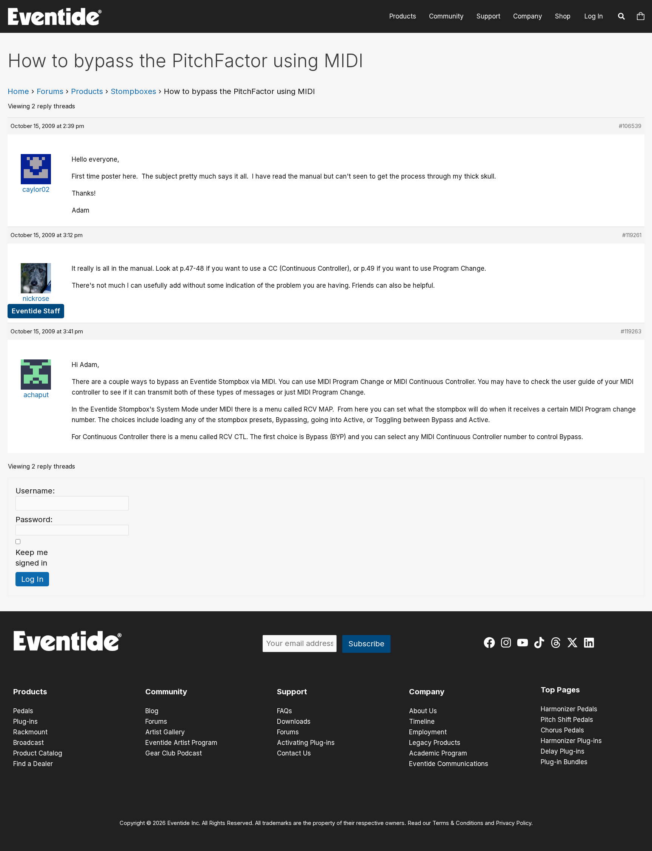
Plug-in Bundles (564, 762)
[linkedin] (590, 642)
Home (18, 91)
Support (488, 16)
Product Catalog (37, 753)
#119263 (631, 331)
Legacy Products (434, 742)
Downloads (294, 721)
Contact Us (294, 753)
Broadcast (28, 742)
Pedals (23, 711)
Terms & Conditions (457, 823)
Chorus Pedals (562, 730)
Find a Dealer (33, 764)
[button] (622, 17)
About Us (423, 711)
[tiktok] (541, 642)
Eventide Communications (448, 764)
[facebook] (491, 642)
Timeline (422, 721)
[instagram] (507, 642)
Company (527, 16)
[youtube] (524, 642)
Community (446, 16)
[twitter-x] (574, 642)
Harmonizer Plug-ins (571, 741)
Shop (562, 16)
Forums (50, 91)
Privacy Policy (513, 823)
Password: (33, 519)
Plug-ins (25, 721)
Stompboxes (133, 91)
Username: (35, 490)
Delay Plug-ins (562, 751)
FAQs (284, 711)
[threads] (557, 642)
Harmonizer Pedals (569, 709)
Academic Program (438, 753)
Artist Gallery (165, 732)
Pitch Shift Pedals (567, 719)
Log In (593, 16)
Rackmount (30, 732)
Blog (151, 711)
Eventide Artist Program (181, 742)
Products (402, 16)
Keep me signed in (31, 557)
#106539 (630, 126)
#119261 (631, 235)
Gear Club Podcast (173, 753)
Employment (428, 732)
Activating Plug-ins (306, 742)
